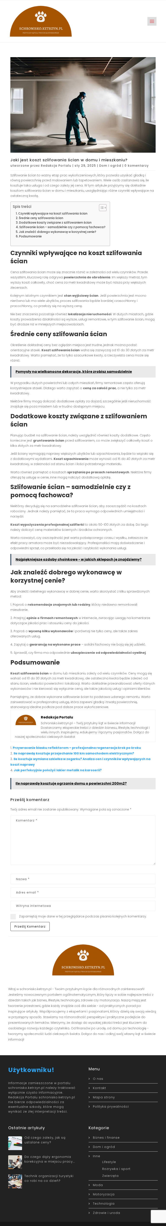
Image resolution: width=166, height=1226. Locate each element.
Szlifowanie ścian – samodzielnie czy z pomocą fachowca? (62, 227)
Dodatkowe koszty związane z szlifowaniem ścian (55, 223)
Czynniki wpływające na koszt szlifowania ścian (52, 214)
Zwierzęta (110, 1176)
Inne (96, 1156)
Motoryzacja (104, 1194)
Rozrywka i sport (116, 1169)
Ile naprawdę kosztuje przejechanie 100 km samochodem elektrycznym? (74, 753)
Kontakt (99, 1088)
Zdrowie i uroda (106, 1213)
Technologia (104, 1203)
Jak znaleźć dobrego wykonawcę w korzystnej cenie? (57, 232)
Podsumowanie (30, 236)
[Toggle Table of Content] (100, 207)
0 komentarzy (136, 165)
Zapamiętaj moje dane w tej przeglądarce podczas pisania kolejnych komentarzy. (83, 916)
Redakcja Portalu (56, 165)
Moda (98, 1185)
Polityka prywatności (111, 1106)
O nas (98, 1079)
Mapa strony (104, 1097)
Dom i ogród (110, 165)
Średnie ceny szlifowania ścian (41, 218)
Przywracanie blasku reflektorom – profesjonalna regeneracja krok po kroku (77, 748)
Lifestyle (109, 1162)
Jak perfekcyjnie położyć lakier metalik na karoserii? (58, 770)
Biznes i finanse (106, 1137)
